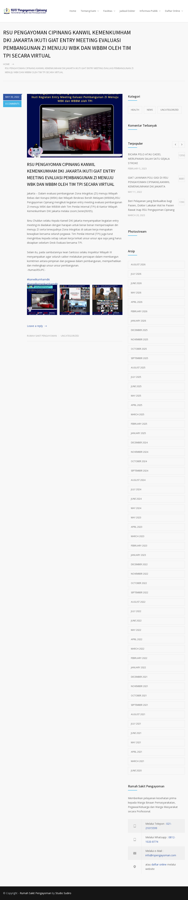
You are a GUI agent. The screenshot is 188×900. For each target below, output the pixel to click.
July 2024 (136, 489)
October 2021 (139, 695)
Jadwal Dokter (127, 10)
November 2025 (139, 339)
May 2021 (136, 742)
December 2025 (139, 330)
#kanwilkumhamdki (38, 279)
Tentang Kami (88, 10)
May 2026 (136, 292)
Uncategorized (70, 335)
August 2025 (138, 367)
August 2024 (138, 480)
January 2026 (138, 320)
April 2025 (136, 405)
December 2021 (139, 676)
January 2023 (138, 555)
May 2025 (136, 395)
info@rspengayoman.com (160, 855)
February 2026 (139, 311)
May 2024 (136, 508)
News (150, 109)
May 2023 (136, 517)
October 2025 (139, 348)
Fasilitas (107, 10)
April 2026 (136, 302)
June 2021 (136, 733)
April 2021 (136, 751)
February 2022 (139, 658)
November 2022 (139, 573)
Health (135, 109)
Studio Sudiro (63, 893)
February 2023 (139, 545)
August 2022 (138, 601)
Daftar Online (172, 10)
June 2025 (136, 386)
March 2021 (137, 761)
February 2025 (139, 423)
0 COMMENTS (12, 103)
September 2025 (139, 358)
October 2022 (139, 583)
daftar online (159, 864)
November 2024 (139, 451)
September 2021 (139, 705)
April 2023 (136, 526)
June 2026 (136, 283)
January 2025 (138, 433)
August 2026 (138, 264)
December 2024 (139, 442)
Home (73, 10)
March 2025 (137, 414)
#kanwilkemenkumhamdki (42, 284)
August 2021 (138, 714)
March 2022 (137, 648)
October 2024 (139, 461)
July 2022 (136, 611)
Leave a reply (35, 326)
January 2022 (138, 667)
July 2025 (136, 377)
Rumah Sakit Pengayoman (42, 335)
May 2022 (136, 630)
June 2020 (136, 770)
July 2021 (136, 723)
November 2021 (139, 686)
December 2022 (139, 564)
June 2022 (136, 620)
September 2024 (139, 470)
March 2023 (137, 536)
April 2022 (136, 639)
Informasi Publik (149, 10)
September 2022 (139, 592)
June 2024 (136, 498)
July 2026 (136, 273)
